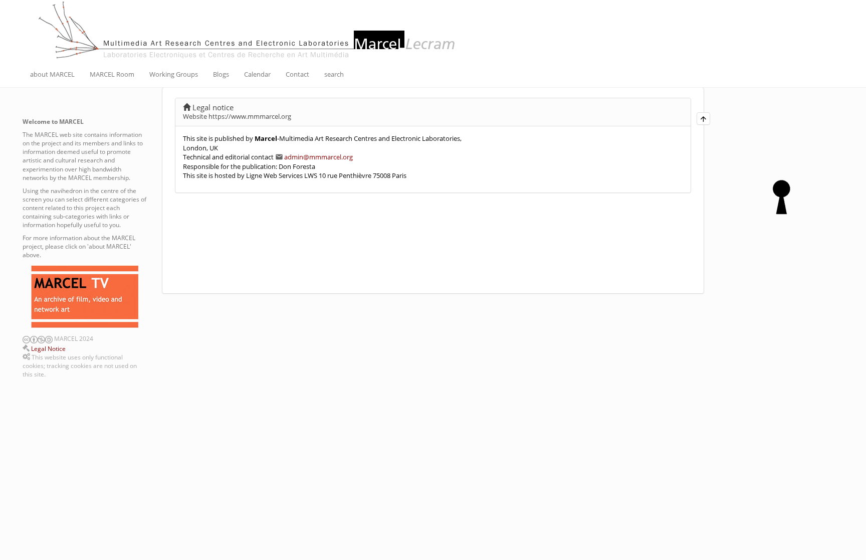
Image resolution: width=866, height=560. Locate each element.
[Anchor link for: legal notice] (237, 107)
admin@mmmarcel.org (318, 156)
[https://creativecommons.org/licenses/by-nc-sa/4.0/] (26, 338)
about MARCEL (52, 74)
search (334, 74)
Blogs (221, 74)
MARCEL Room (112, 74)
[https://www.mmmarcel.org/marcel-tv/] (85, 297)
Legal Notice (48, 348)
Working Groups (173, 74)
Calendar (257, 74)
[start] (248, 29)
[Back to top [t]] (703, 118)
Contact (297, 74)
